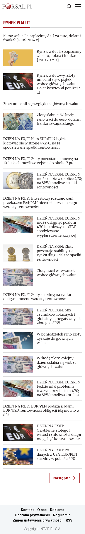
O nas (42, 510)
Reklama (57, 510)
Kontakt (27, 510)
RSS (69, 520)
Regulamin (61, 515)
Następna (62, 478)
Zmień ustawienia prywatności (37, 520)
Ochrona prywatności (32, 515)
